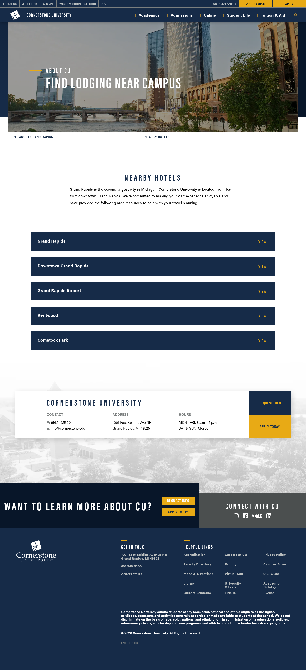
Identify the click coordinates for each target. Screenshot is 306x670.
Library (189, 583)
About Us (10, 4)
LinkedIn (268, 515)
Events (268, 592)
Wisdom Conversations (77, 4)
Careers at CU (236, 554)
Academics (149, 15)
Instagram (236, 515)
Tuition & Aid (273, 15)
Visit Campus (255, 4)
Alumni (48, 4)
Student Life (238, 15)
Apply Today (270, 426)
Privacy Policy (274, 554)
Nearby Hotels (157, 137)
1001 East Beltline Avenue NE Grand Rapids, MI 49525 (144, 556)
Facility (230, 564)
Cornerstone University (36, 551)
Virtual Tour (234, 573)
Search (295, 15)
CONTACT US (132, 574)
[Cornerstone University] (40, 15)
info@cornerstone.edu (68, 428)
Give (104, 4)
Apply (289, 4)
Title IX (230, 592)
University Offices (233, 585)
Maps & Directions (198, 573)
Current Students (197, 592)
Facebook (245, 515)
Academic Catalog (271, 585)
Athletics (29, 4)
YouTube (257, 516)
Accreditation (194, 554)
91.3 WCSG (272, 573)
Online (210, 15)
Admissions (182, 15)
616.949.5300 (224, 4)
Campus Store (274, 564)
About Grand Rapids (36, 137)
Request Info (270, 402)
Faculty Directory (197, 564)
